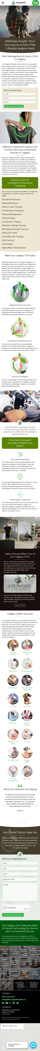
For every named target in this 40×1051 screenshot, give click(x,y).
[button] (20, 583)
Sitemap (18, 1017)
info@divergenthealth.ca (14, 999)
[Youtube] (7, 1003)
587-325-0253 (17, 848)
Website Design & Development (11, 1019)
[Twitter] (18, 1003)
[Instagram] (10, 1003)
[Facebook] (3, 1003)
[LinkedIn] (14, 1003)
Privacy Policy (25, 1017)
